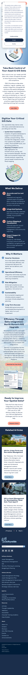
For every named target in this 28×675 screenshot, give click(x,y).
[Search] (24, 546)
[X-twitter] (9, 551)
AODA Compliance (5, 651)
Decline (14, 43)
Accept (14, 40)
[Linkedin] (3, 551)
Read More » (8, 477)
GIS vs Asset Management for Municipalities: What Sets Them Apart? (14, 500)
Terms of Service (5, 649)
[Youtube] (12, 551)
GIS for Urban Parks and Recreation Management (13, 451)
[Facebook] (6, 551)
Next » (21, 531)
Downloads (4, 647)
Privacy (3, 646)
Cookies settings (14, 36)
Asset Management (19, 437)
